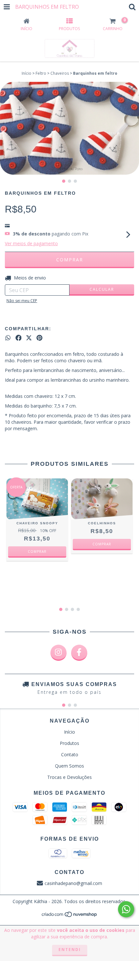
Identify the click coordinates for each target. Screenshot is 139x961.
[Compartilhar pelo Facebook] (19, 338)
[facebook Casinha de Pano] (79, 653)
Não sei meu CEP (21, 300)
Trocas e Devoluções (69, 777)
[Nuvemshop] (69, 916)
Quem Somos (69, 766)
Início (26, 73)
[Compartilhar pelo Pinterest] (39, 338)
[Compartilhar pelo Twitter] (29, 338)
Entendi (70, 949)
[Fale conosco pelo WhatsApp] (126, 909)
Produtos (69, 743)
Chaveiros (59, 73)
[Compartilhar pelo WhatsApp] (8, 338)
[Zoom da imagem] (131, 88)
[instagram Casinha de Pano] (58, 653)
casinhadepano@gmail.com (73, 883)
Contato (69, 754)
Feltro (41, 73)
